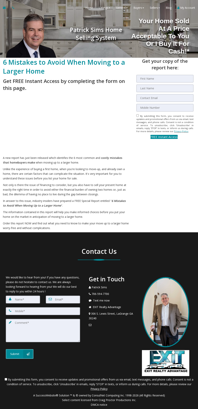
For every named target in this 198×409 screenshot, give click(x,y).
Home (89, 7)
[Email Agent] (6, 8)
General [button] (121, 7)
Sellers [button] (154, 7)
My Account (187, 7)
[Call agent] (12, 8)
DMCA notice (99, 404)
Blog (169, 7)
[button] (164, 137)
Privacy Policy (181, 131)
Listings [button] (103, 7)
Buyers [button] (137, 7)
